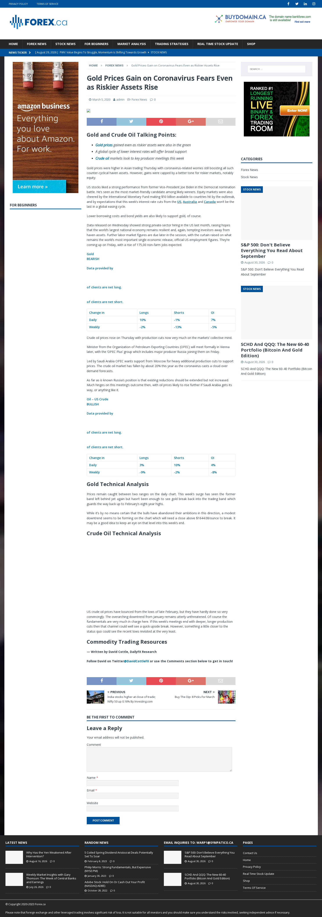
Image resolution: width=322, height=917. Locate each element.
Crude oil (102, 158)
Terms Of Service (47, 3)
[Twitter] (297, 4)
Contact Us (250, 853)
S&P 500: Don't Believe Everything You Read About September (272, 250)
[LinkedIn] (305, 4)
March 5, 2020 (101, 99)
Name (91, 778)
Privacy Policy (18, 3)
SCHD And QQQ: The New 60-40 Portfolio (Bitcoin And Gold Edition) (275, 350)
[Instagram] (314, 4)
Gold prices (104, 145)
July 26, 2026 (36, 887)
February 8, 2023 (97, 861)
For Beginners (96, 44)
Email (91, 790)
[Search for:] (276, 69)
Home (13, 44)
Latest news (16, 842)
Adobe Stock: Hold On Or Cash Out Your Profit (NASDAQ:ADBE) (115, 884)
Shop (251, 44)
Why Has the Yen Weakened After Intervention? (48, 854)
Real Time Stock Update (217, 44)
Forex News (36, 44)
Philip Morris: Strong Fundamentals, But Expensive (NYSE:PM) (118, 869)
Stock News (65, 44)
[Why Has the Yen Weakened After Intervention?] (14, 857)
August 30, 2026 (254, 262)
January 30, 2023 (97, 875)
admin (120, 99)
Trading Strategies (171, 44)
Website (92, 803)
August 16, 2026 (38, 861)
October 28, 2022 (97, 890)
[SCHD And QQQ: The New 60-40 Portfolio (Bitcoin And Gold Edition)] (172, 879)
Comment (94, 745)
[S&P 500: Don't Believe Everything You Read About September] (172, 857)
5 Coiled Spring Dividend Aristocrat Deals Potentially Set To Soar (119, 854)
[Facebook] (288, 4)
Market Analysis (131, 44)
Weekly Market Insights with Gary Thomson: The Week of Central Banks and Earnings (51, 878)
